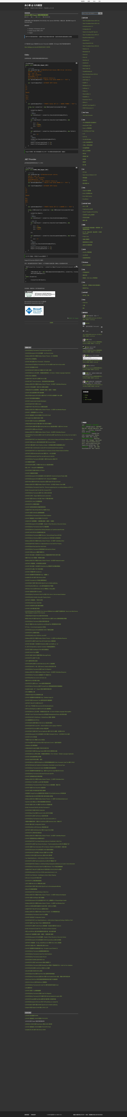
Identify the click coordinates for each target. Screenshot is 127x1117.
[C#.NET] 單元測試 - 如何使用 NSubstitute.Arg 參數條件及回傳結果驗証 (42, 566)
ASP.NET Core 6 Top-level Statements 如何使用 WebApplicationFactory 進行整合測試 (46, 714)
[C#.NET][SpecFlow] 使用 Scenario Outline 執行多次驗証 (39, 813)
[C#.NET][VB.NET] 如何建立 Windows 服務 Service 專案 (39, 852)
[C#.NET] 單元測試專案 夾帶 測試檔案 (34, 392)
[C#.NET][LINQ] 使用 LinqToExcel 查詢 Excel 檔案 (37, 968)
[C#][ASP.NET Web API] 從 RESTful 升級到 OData (37, 510)
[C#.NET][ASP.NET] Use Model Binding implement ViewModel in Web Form (43, 841)
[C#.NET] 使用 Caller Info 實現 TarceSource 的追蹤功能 (38, 804)
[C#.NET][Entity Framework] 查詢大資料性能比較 (37, 621)
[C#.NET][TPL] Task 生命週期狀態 (33, 501)
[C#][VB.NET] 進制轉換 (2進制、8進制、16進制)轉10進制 (39, 934)
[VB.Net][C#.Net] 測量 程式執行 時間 (34, 418)
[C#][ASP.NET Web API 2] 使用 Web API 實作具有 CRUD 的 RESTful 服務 (43, 869)
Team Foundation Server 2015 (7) (91, 34)
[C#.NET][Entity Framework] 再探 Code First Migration (38, 993)
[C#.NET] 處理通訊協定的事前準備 (33, 776)
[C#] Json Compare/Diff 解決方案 (33, 878)
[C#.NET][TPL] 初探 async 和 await (33, 429)
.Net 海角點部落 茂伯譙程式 (89, 122)
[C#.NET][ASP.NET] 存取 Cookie (33, 404)
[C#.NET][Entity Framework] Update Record (35, 956)
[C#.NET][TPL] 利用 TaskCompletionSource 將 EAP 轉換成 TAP (40, 861)
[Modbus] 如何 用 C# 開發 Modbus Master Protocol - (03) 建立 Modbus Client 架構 (45, 484)
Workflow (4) (86, 60)
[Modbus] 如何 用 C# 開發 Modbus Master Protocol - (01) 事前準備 (41, 356)
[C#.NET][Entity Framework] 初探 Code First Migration (38, 669)
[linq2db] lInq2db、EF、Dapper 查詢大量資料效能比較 (38, 689)
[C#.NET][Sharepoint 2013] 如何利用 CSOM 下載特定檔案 (39, 630)
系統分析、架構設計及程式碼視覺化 (91, 285)
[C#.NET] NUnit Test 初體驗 (32, 652)
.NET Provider (88, 399)
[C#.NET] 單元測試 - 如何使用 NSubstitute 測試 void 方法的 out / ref (41, 644)
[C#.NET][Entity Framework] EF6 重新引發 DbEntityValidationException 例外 (43, 996)
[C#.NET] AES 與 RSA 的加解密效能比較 (35, 532)
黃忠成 (84, 153)
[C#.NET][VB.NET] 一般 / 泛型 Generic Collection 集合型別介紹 (40, 666)
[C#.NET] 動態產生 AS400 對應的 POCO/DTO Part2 (38, 415)
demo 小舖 (85, 206)
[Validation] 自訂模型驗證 (31, 745)
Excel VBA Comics (87, 196)
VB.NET (91, 447)
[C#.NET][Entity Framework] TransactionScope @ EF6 (38, 350)
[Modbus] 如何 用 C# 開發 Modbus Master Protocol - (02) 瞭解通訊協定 (42, 911)
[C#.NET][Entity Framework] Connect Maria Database (38, 515)
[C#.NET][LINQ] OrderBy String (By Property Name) (37, 597)
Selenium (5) (86, 49)
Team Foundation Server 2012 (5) (91, 46)
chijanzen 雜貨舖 (87, 190)
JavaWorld (85, 255)
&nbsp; (86, 395)
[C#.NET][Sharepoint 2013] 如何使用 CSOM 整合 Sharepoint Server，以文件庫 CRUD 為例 (47, 734)
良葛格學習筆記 (86, 258)
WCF (93, 448)
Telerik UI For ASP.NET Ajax (89, 445)
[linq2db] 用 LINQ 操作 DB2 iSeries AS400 (35, 577)
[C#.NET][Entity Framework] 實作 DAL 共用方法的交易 (38, 493)
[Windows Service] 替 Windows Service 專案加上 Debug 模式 (40, 588)
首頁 (89, 1)
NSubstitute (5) (86, 51)
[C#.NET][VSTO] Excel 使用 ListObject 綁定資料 (37, 728)
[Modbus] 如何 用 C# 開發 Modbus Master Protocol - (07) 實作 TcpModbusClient (44, 541)
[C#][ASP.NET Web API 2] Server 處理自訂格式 (36, 909)
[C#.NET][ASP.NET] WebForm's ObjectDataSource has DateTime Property (43, 543)
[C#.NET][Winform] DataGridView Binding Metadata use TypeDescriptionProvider (44, 529)
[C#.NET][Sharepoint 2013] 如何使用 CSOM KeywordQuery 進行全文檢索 (43, 940)
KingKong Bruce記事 (88, 209)
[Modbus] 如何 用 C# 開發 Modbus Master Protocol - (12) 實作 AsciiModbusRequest (45, 409)
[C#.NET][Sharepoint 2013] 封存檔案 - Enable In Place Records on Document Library (45, 524)
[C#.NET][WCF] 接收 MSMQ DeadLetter (35, 810)
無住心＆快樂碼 (86, 150)
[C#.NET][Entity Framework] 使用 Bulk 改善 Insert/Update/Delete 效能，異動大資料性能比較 (47, 976)
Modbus (97, 435)
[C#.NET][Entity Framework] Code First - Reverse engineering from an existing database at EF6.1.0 (49, 487)
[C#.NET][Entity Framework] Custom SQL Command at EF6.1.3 (40, 818)
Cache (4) (85, 54)
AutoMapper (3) (86, 65)
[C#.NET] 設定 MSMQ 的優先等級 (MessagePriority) (38, 655)
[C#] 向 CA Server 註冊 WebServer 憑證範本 (36, 982)
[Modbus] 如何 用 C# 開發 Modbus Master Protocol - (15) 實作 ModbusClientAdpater (45, 894)
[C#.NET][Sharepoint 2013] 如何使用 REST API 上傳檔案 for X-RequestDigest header (46, 900)
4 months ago (92, 336)
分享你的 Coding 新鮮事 (88, 214)
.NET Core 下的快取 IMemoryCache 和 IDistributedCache (39, 706)
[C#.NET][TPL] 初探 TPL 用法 (32, 658)
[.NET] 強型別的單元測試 (31, 661)
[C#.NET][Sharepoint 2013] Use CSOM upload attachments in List (41, 872)
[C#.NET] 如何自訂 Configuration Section (35, 917)
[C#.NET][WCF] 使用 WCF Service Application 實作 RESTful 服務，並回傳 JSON (45, 731)
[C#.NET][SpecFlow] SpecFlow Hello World (35, 546)
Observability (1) (87, 94)
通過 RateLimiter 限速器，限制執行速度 (35, 557)
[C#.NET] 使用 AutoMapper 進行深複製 (34, 897)
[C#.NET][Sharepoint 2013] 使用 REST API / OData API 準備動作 (41, 479)
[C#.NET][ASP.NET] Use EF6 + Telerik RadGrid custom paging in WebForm (43, 725)
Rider (91, 436)
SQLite (83, 440)
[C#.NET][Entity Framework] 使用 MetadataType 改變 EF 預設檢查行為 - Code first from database (48, 965)
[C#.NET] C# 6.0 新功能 (31, 737)
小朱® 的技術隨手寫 (88, 142)
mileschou (85, 302)
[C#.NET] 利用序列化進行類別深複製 (34, 605)
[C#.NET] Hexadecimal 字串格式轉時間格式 (36, 580)
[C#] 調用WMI (28, 988)
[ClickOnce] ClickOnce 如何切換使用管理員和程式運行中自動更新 (41, 979)
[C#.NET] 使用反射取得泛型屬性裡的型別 (35, 507)
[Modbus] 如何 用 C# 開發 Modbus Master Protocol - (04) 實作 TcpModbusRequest (45, 835)
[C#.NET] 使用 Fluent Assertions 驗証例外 (35, 787)
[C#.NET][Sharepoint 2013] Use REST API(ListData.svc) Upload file (41, 1002)
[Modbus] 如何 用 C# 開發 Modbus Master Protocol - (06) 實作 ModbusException (44, 560)
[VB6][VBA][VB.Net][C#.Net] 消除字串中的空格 (36, 615)
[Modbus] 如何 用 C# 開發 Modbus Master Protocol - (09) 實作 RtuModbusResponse (45, 672)
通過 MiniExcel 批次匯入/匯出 (32, 680)
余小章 (86, 315)
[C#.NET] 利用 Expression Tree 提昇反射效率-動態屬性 (38, 700)
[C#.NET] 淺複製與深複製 (31, 473)
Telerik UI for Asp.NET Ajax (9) (90, 32)
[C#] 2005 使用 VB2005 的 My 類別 (33, 971)
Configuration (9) (87, 29)
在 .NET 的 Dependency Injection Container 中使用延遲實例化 (40, 646)
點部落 (82, 1)
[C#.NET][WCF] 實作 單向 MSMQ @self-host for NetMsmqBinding (41, 583)
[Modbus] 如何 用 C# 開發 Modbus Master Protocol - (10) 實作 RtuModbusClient (44, 779)
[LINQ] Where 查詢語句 (31, 359)
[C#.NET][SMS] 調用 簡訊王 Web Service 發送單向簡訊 (38, 723)
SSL (87, 440)
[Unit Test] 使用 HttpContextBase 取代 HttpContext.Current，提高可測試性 (43, 742)
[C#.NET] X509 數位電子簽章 (32, 608)
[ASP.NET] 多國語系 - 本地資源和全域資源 (35, 563)
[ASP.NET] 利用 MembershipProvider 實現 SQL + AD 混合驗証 (40, 453)
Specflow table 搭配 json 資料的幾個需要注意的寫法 (38, 801)
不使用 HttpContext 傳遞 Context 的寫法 (35, 739)
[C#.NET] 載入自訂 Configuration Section (35, 824)
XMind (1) (85, 102)
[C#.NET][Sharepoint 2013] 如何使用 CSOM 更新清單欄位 (39, 849)
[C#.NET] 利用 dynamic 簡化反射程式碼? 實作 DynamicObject (40, 442)
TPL (98, 445)
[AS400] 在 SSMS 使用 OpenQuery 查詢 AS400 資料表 (38, 855)
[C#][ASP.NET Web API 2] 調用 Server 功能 (35, 378)
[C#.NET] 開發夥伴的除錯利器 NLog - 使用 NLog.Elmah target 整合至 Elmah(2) (44, 770)
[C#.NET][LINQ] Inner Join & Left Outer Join (35, 677)
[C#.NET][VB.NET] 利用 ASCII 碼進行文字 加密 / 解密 (38, 370)
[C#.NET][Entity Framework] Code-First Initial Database (38, 954)
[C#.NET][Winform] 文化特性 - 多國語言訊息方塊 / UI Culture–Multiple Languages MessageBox (48, 711)
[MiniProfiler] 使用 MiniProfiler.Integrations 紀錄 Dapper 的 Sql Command (42, 481)
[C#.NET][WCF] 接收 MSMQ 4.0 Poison (35, 470)
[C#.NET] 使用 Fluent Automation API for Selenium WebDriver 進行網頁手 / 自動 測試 (46, 847)
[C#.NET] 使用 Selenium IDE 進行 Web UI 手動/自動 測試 (39, 498)
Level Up (85, 136)
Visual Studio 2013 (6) (88, 43)
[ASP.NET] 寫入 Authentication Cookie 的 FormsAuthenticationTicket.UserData (44, 447)
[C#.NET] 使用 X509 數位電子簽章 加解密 (35, 790)
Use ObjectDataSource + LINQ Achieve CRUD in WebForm (39, 858)
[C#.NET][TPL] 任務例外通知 (32, 632)
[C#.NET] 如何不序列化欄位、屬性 (33, 759)
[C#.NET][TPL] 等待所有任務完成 (33, 832)
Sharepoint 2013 (87, 438)
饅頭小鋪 (85, 220)
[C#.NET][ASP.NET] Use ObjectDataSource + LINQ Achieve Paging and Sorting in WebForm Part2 (49, 439)
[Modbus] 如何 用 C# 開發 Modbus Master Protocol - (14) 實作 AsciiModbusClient (45, 903)
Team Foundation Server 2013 (91, 442)
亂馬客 (84, 159)
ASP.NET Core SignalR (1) (89, 105)
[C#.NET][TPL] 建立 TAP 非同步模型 (34, 569)
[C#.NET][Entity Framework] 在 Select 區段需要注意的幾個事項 (40, 768)
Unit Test (85, 447)
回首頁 (51, 322)
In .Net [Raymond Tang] (88, 131)
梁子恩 (86, 373)
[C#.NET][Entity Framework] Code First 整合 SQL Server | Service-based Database (45, 594)
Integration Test (95, 433)
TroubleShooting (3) (87, 71)
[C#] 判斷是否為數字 (30, 462)
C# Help (85, 172)
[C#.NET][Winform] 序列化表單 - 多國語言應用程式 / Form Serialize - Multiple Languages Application (49, 754)
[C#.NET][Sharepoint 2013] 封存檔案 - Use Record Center (39, 353)
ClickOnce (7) (86, 40)
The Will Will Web (87, 139)
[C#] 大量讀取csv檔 (30, 692)
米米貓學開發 (86, 148)
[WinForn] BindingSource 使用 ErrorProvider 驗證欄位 (38, 708)
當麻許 (84, 162)
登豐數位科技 (92, 1114)
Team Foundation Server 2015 (93, 443)
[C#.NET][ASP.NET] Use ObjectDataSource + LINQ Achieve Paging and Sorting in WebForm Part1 (49, 920)
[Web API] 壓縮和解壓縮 (31, 889)
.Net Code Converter (88, 115)
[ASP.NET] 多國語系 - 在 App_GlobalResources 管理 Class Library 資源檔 (43, 942)
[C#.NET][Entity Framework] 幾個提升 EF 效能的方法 (38, 675)
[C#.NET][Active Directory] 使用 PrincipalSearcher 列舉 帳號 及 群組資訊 (43, 538)
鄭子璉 (84, 165)
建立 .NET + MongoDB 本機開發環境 (34, 467)
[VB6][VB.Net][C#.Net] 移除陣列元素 (34, 694)
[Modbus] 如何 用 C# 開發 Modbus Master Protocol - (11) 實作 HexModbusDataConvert (46, 799)
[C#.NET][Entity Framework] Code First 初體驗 (36, 914)
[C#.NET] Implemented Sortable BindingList (35, 401)
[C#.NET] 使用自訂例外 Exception (33, 591)
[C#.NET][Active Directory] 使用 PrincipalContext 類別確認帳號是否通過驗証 (43, 686)
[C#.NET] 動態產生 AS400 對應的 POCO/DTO (36, 518)
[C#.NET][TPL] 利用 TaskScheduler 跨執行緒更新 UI (38, 962)
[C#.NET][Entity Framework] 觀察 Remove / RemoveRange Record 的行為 (43, 535)
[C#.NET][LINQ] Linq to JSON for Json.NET (35, 635)
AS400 (38, 17)
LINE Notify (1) (86, 80)
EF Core (88, 431)
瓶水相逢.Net (86, 183)
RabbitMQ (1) (86, 96)
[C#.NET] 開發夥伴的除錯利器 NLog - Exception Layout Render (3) (41, 948)
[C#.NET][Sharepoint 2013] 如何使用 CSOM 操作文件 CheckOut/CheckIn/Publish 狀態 (46, 476)
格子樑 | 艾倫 (86, 295)
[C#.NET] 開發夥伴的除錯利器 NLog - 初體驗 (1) (37, 574)
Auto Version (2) (86, 77)
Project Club (86, 236)
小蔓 (84, 305)
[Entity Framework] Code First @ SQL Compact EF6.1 (38, 490)
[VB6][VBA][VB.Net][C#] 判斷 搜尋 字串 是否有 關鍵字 (38, 423)
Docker (83, 431)
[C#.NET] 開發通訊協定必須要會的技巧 (34, 838)
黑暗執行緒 (85, 156)
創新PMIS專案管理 (87, 245)
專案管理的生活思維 (88, 242)
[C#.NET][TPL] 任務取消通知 (32, 504)
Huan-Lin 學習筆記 (87, 128)
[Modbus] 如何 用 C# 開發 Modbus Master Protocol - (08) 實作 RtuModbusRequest (45, 432)
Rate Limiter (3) (86, 68)
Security (95, 436)
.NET (83, 425)
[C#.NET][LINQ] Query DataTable (33, 603)
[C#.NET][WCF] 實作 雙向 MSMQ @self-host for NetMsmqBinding (41, 1004)
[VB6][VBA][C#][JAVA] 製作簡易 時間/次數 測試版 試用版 (39, 796)
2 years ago (95, 362)
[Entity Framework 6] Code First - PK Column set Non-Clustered (40, 928)
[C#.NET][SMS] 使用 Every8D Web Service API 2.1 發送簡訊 (40, 663)
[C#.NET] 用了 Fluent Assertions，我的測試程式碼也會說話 (39, 381)
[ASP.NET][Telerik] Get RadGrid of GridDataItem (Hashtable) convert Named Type (45, 765)
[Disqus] (51, 1052)
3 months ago (92, 319)
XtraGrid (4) (85, 63)
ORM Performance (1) (88, 108)
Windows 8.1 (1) (86, 85)
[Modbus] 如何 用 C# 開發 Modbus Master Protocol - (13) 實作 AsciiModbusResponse (46, 638)
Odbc (86, 397)
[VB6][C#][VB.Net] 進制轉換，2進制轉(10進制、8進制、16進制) (40, 390)
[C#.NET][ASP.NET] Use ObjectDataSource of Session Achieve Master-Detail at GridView (47, 450)
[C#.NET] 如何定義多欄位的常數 (33, 756)
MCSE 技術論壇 (87, 265)
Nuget (83, 436)
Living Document (90, 435)
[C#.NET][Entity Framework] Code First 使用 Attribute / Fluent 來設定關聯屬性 (44, 866)
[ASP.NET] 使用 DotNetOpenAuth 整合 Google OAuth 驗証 (39, 830)
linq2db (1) (85, 82)
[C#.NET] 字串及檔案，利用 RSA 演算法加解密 (36, 387)
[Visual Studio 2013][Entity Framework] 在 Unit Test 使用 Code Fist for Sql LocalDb (45, 364)
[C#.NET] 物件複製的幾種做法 (32, 398)
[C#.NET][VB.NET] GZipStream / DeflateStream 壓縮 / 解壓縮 (40, 717)
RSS (94, 1)
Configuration (98, 430)
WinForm (97, 448)
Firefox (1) (85, 91)
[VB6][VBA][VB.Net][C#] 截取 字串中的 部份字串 (37, 748)
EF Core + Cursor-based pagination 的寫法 (35, 627)
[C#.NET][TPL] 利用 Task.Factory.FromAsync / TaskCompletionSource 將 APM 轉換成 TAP (47, 844)
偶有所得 (85, 275)
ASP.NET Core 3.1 (90, 426)
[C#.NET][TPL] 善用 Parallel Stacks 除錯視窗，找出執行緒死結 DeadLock (43, 926)
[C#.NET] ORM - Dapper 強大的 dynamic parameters (38, 495)
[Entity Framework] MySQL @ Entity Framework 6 (37, 807)
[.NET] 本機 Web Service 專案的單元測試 (35, 883)
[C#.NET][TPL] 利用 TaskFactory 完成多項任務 (36, 816)
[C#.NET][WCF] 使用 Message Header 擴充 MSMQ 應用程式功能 (41, 751)
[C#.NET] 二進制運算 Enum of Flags (34, 412)
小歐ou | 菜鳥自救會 (87, 145)
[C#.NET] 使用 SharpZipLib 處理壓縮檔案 (35, 421)
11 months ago (97, 343)
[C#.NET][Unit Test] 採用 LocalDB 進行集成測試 (37, 782)
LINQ (83, 435)
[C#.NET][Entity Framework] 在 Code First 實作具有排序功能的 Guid (41, 985)
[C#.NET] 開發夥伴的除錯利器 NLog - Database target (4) (39, 697)
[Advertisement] (51, 335)
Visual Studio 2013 (86, 448)
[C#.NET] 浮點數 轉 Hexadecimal (33, 572)
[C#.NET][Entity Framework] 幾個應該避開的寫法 (37, 951)
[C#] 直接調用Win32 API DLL (32, 720)
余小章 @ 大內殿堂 (33, 5)
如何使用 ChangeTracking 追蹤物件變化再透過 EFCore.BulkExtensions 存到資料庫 (45, 793)
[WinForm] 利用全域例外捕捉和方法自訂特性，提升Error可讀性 (40, 906)
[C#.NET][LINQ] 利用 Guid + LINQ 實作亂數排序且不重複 (39, 586)
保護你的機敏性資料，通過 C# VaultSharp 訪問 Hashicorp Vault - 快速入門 (43, 821)
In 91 (84, 133)
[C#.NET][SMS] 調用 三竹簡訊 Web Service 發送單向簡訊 (39, 464)
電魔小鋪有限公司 (77, 1114)
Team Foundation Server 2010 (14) (91, 20)
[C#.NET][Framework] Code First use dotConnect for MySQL (40, 456)
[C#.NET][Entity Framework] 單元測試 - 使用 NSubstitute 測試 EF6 (41, 459)
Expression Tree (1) (87, 99)
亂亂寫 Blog (85, 288)
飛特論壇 (85, 177)
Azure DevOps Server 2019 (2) (90, 74)
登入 (100, 1)
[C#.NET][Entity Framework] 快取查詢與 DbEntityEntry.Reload (40, 549)
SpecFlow (96, 438)
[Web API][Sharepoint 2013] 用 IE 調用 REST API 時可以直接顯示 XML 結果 (43, 395)
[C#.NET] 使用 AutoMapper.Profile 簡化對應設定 (37, 649)
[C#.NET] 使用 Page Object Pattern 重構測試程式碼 (37, 923)
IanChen (87, 347)
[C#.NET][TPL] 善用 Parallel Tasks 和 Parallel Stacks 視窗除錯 (40, 641)
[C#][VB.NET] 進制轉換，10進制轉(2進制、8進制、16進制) (39, 521)
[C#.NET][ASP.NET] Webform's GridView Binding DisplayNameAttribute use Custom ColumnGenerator (50, 863)
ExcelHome (85, 199)
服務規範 (27, 1114)
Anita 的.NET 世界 (87, 125)
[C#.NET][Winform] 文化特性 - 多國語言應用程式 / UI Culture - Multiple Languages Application (47, 373)
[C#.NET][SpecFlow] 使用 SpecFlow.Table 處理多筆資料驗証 (40, 973)
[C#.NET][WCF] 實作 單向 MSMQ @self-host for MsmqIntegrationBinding (43, 886)
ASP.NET (88, 425)
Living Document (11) (88, 26)
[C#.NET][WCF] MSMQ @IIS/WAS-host (35, 959)
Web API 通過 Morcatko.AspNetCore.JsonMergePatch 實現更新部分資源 (43, 624)
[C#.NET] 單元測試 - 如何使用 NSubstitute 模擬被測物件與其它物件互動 (42, 555)
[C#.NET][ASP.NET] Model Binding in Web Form (37, 892)
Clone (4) (85, 57)
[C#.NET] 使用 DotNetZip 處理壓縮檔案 (34, 512)
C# (73, 318)
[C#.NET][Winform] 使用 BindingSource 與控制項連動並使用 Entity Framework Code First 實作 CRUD (50, 762)
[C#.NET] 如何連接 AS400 (31, 367)
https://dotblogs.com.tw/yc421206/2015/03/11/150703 (37, 47)
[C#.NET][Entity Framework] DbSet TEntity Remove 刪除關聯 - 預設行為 (42, 785)
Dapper (76, 318)
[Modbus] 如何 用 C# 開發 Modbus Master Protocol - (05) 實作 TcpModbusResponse (45, 384)
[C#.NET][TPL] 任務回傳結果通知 (33, 880)
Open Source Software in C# (89, 175)
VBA (98, 447)
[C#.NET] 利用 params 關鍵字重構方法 (34, 552)
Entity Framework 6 (88, 432)
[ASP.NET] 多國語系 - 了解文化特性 (34, 600)
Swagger (91, 440)
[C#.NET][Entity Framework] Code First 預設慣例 (37, 526)
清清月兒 (85, 180)
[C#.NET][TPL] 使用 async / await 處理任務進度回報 (38, 683)
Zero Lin (87, 323)
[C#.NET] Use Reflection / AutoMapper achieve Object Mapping (40, 875)
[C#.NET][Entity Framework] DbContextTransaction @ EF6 (39, 773)
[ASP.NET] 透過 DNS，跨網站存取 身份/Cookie (36, 945)
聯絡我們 (33, 1114)
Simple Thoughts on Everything (90, 212)
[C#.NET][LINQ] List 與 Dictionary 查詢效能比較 (36, 827)
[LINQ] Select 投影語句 (31, 375)
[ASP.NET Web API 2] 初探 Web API (34, 703)
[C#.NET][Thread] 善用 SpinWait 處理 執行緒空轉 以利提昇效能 (40, 999)
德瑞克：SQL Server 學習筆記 (90, 278)
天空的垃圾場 (86, 217)
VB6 (95, 447)
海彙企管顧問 (86, 239)
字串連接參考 (86, 272)
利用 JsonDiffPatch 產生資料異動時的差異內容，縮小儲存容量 (40, 931)
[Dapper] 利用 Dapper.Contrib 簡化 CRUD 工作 (36, 1007)
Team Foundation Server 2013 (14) (91, 23)
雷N (84, 308)
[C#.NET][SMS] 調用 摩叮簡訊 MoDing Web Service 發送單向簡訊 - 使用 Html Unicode (46, 426)
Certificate (91, 430)
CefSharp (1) (86, 88)
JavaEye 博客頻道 (87, 252)
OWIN (87, 436)
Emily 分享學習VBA (87, 193)
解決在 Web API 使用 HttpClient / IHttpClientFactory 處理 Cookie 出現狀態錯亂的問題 (46, 618)
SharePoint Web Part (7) (88, 37)
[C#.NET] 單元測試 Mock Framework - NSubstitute (37, 361)
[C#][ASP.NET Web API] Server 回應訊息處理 (36, 406)
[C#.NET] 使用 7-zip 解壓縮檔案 (33, 990)
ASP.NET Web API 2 (93, 428)
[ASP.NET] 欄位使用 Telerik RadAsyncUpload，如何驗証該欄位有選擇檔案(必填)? (45, 445)
